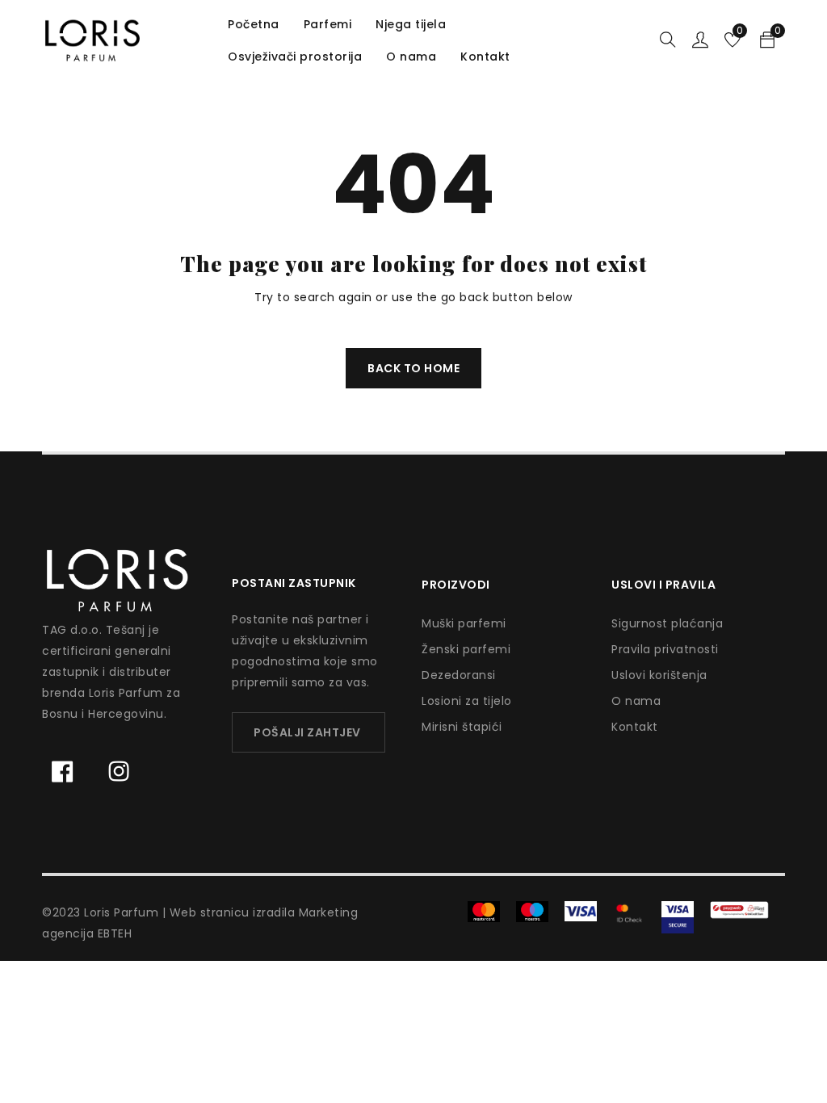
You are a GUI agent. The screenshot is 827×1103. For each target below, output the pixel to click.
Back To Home (413, 368)
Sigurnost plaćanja (667, 623)
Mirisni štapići (462, 727)
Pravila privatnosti (665, 649)
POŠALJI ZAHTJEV (307, 732)
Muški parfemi (464, 623)
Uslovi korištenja (659, 675)
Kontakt (634, 727)
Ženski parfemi (466, 649)
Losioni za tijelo (467, 701)
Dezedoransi (459, 675)
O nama (636, 701)
